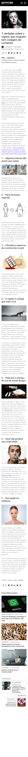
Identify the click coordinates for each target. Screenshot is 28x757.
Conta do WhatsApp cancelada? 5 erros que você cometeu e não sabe (13, 618)
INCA (19, 70)
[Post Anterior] (6, 686)
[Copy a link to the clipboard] (20, 53)
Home (2, 58)
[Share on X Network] (6, 53)
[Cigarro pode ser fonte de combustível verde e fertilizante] (14, 631)
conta (15, 580)
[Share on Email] (17, 53)
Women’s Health (6, 475)
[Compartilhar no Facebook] (3, 53)
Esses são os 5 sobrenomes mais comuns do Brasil (10, 704)
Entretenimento (16, 682)
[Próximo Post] (21, 702)
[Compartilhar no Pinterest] (11, 53)
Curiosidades (17, 47)
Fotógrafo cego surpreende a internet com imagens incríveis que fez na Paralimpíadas (18, 689)
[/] (21, 3)
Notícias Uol (8, 410)
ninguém (20, 580)
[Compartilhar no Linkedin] (14, 53)
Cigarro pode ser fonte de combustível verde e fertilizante (12, 645)
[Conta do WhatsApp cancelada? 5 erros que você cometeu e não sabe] (14, 604)
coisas (10, 580)
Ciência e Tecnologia (7, 49)
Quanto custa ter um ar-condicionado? (9, 671)
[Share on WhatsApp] (8, 53)
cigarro (4, 580)
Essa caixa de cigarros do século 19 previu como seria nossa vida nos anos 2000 (13, 151)
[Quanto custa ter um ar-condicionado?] (14, 657)
